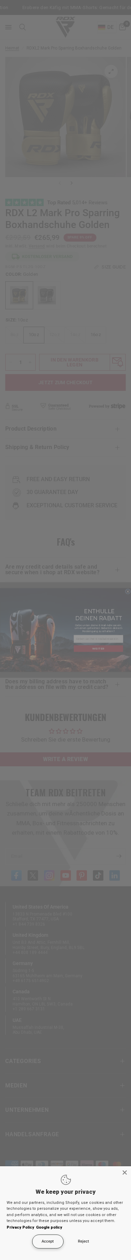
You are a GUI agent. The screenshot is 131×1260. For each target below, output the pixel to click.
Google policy (49, 1227)
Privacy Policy (20, 1227)
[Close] (124, 1172)
